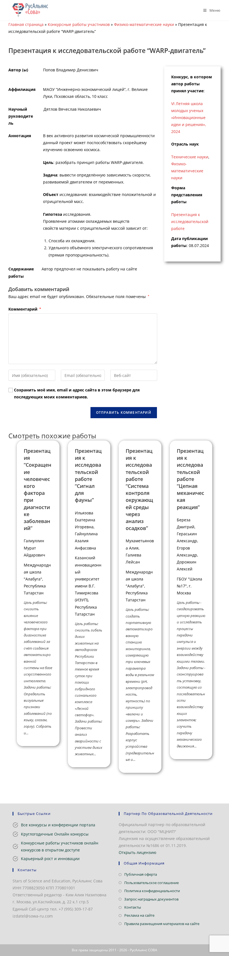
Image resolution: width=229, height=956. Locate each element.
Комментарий (24, 309)
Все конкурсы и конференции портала (58, 824)
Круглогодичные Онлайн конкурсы (55, 834)
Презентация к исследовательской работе (189, 221)
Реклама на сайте (139, 915)
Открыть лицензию (137, 852)
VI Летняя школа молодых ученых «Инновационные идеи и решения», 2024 (188, 117)
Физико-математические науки (144, 24)
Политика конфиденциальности (152, 890)
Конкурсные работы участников (79, 24)
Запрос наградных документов (151, 899)
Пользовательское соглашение (151, 882)
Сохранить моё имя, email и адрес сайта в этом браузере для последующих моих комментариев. (77, 393)
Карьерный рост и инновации (50, 858)
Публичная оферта (140, 874)
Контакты (132, 907)
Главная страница (26, 24)
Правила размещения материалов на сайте (161, 923)
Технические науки (189, 156)
